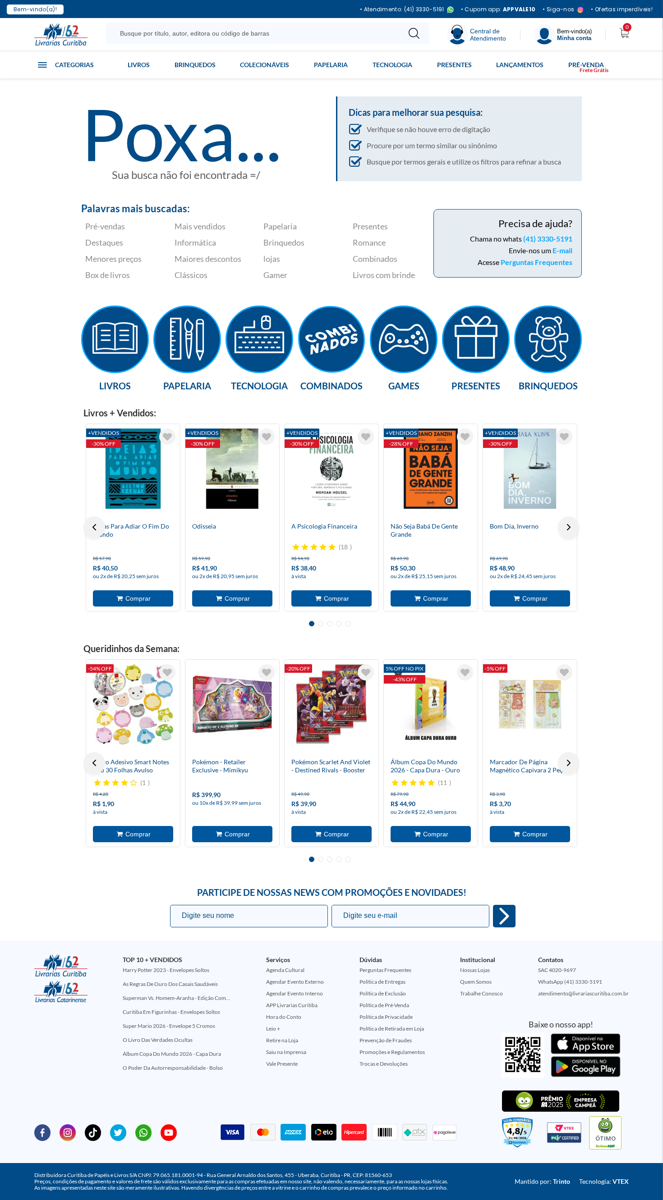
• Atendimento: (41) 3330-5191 (402, 9)
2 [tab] (320, 623)
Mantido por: (542, 1181)
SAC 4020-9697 (557, 970)
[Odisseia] (232, 469)
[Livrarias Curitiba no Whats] (143, 1132)
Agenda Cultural (285, 970)
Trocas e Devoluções (383, 1063)
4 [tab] (338, 623)
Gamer (275, 275)
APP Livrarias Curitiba (292, 1005)
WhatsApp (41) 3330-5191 (570, 981)
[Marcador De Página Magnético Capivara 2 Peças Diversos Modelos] (530, 704)
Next (569, 527)
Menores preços (113, 259)
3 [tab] (329, 623)
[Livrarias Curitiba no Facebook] (42, 1132)
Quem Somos (476, 981)
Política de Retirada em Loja (391, 1028)
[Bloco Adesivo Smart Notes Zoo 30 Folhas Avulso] (133, 704)
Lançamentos (519, 64)
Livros (139, 64)
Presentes (454, 64)
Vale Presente (282, 1063)
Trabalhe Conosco (481, 993)
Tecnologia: (604, 1181)
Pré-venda (586, 64)
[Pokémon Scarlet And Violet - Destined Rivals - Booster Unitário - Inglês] (331, 704)
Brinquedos (195, 64)
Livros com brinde (384, 275)
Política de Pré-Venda (384, 1005)
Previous (94, 527)
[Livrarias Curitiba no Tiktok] (93, 1132)
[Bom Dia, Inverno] (530, 469)
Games (403, 385)
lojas (271, 259)
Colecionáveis (264, 64)
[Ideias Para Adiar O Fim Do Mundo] (133, 469)
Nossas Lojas (475, 970)
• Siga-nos (558, 9)
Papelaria (331, 64)
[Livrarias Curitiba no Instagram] (68, 1132)
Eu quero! (504, 916)
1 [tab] (311, 623)
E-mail (562, 250)
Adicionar (133, 598)
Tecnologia (392, 64)
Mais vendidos (200, 226)
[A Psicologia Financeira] (331, 469)
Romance (369, 242)
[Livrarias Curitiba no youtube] (169, 1132)
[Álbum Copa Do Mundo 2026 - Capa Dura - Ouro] (431, 704)
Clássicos (191, 275)
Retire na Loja (282, 1040)
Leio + (273, 1028)
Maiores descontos (208, 259)
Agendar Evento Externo (295, 981)
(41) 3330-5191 (547, 238)
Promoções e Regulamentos (392, 1052)
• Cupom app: (498, 9)
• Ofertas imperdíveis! (622, 9)
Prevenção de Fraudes (385, 1040)
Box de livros (107, 275)
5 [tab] (347, 623)
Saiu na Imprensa (286, 1052)
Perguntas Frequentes (536, 262)
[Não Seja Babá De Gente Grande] (431, 469)
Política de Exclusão (382, 993)
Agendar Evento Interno (294, 993)
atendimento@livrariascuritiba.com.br (583, 993)
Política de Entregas (382, 981)
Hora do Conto (283, 1016)
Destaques (104, 242)
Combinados (375, 259)
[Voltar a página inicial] (60, 34)
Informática (195, 242)
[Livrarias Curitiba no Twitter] (118, 1132)
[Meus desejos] (167, 437)
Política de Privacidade (386, 1016)
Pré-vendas (105, 226)
